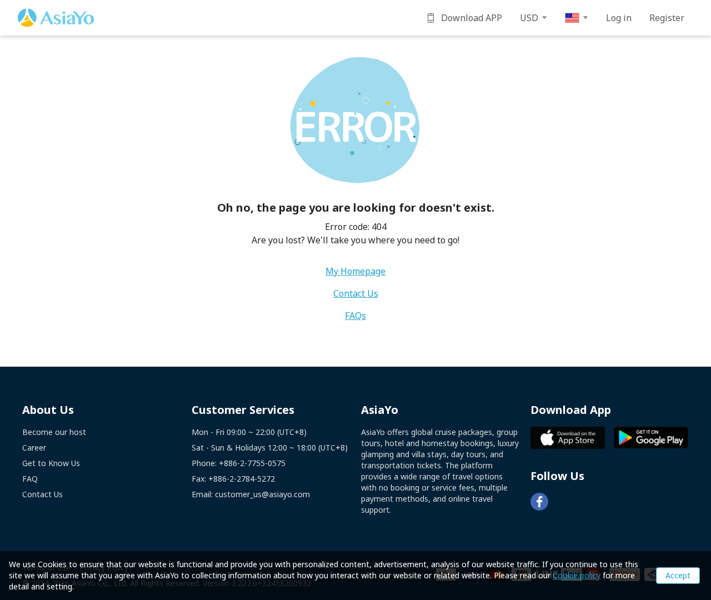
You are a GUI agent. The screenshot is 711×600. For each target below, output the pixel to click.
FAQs (355, 315)
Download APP (471, 18)
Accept (677, 575)
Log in (619, 18)
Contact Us (355, 293)
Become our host (54, 432)
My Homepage (355, 271)
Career (34, 447)
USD (529, 18)
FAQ (30, 478)
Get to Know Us (51, 463)
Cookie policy (576, 575)
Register (666, 18)
